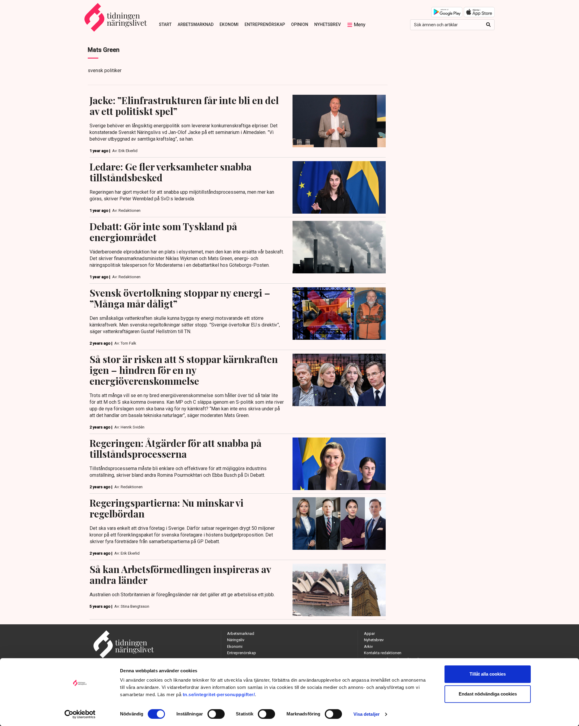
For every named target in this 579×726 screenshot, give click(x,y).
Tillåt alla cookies (488, 674)
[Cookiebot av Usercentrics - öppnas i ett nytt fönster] (80, 714)
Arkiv (368, 646)
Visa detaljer (366, 714)
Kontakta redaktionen (382, 653)
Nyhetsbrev (327, 24)
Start (165, 24)
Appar (369, 633)
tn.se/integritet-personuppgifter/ (219, 694)
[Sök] (488, 25)
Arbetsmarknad (196, 24)
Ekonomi (229, 24)
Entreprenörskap (265, 24)
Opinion (299, 24)
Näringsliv (235, 640)
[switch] (216, 714)
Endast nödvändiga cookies (488, 693)
